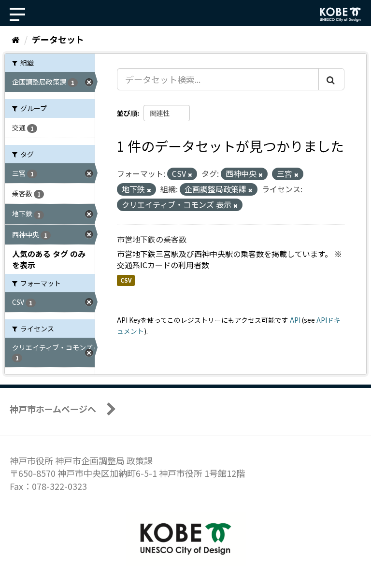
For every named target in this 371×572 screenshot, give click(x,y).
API (295, 320)
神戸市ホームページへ (53, 408)
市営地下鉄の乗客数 (151, 239)
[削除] (190, 174)
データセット (58, 39)
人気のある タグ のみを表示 (49, 259)
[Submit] (331, 79)
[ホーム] (16, 39)
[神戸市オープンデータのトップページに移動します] (340, 14)
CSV (125, 280)
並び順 (127, 113)
